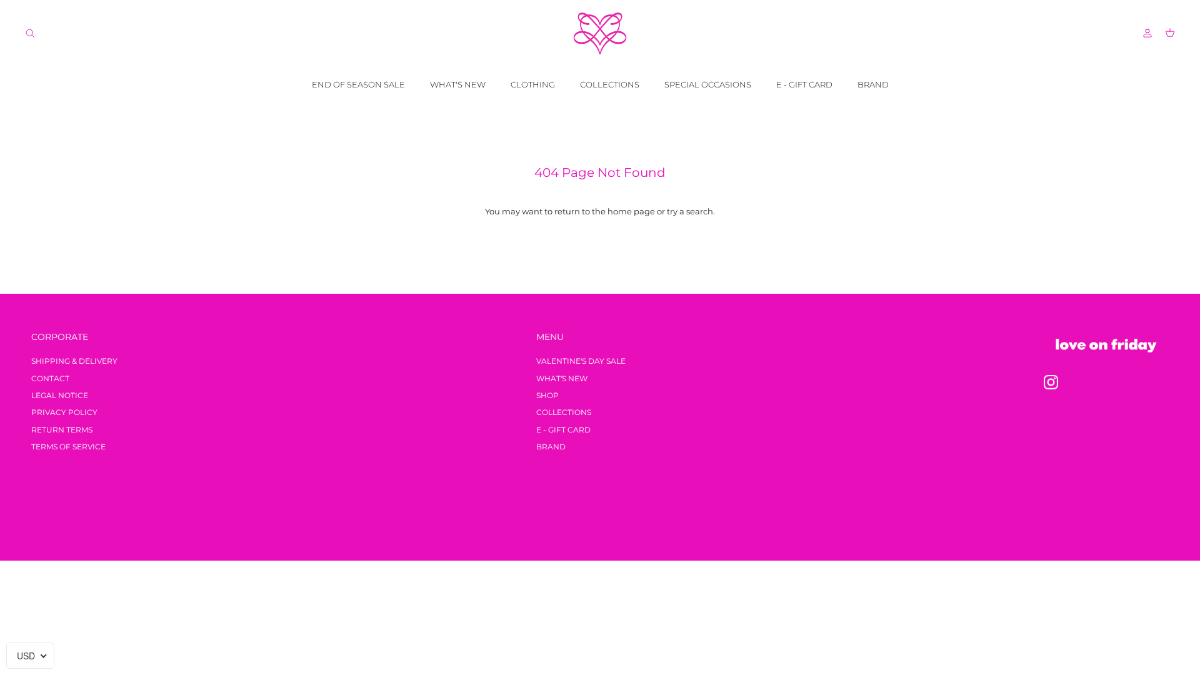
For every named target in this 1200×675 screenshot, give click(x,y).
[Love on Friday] (600, 33)
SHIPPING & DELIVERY (74, 361)
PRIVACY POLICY (64, 412)
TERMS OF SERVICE (68, 446)
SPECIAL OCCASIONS (707, 84)
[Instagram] (1051, 382)
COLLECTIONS (609, 84)
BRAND (873, 84)
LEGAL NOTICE (59, 395)
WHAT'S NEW (458, 84)
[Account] (1145, 33)
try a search (690, 211)
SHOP (547, 395)
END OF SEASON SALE (358, 84)
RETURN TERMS (61, 429)
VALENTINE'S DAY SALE (581, 361)
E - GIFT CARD (804, 84)
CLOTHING (533, 84)
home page (631, 211)
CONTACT (50, 378)
